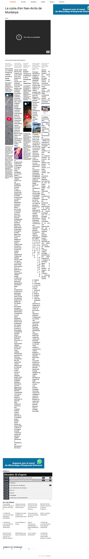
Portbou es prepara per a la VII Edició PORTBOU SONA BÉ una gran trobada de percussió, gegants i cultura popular (36, 66)
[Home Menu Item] (5, 2)
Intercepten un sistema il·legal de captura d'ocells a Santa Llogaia (8, 65)
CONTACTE (61, 1)
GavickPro (48, 555)
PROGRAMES (13, 1)
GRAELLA (52, 1)
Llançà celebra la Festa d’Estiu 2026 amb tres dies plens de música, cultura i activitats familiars (18, 65)
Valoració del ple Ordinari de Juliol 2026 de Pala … (20, 505)
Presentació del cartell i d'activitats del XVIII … (33, 515)
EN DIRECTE (34, 1)
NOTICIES (23, 1)
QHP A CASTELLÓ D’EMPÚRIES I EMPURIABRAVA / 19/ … (33, 526)
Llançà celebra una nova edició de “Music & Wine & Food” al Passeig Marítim (45, 65)
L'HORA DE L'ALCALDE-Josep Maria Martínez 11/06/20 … (45, 536)
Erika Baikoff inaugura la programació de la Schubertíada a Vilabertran (26, 65)
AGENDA (43, 1)
